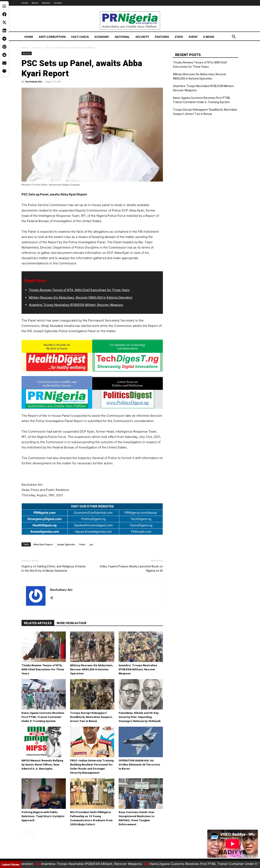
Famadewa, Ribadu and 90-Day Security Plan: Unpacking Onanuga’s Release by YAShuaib (140, 717)
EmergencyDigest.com (45, 519)
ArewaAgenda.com (44, 531)
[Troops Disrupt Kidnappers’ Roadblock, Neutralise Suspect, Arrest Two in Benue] (92, 694)
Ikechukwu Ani (33, 81)
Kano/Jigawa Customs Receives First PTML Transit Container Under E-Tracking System (43, 717)
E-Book (208, 37)
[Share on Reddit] (4, 55)
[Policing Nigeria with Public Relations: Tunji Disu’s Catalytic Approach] (44, 793)
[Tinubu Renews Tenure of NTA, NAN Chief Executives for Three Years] (44, 646)
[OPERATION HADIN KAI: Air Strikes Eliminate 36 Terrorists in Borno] (141, 742)
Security (142, 37)
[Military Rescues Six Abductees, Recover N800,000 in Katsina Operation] (92, 646)
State (179, 37)
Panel (82, 544)
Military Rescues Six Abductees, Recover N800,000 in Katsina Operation (80, 297)
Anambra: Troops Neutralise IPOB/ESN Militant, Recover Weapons (76, 305)
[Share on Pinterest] (4, 47)
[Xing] (53, 598)
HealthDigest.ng (44, 525)
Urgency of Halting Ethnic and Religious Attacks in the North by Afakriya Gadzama (54, 568)
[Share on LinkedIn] (4, 30)
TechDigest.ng (140, 519)
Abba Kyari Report (43, 544)
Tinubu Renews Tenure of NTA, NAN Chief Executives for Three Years (79, 290)
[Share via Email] (4, 63)
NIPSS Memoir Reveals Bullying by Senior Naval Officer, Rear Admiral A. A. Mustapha (42, 764)
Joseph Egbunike (66, 544)
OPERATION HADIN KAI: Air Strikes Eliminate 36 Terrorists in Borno (139, 764)
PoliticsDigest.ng (93, 519)
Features (162, 37)
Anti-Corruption (52, 37)
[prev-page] (24, 832)
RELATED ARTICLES (38, 623)
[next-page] (30, 832)
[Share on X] (4, 22)
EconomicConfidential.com (93, 513)
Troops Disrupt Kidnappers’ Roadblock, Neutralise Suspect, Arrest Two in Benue (91, 717)
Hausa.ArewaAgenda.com (93, 531)
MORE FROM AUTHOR (71, 623)
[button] (233, 37)
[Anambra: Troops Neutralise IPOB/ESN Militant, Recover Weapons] (141, 646)
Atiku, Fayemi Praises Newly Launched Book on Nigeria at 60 (131, 568)
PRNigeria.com (45, 513)
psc (91, 544)
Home (25, 2)
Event (193, 37)
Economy (101, 37)
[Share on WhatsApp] (4, 6)
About (35, 2)
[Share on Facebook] (4, 14)
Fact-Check (80, 37)
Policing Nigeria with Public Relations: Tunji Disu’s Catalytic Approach (43, 816)
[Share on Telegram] (4, 38)
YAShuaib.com (141, 531)
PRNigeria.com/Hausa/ (141, 513)
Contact (58, 2)
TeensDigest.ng (141, 525)
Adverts (46, 2)
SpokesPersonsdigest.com (93, 525)
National (122, 37)
